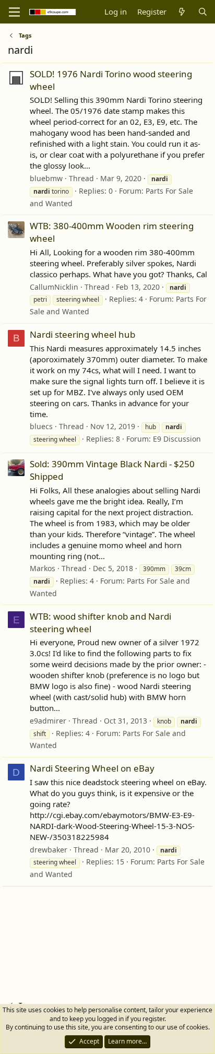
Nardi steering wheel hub (82, 334)
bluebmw (46, 178)
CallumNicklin (54, 287)
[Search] (203, 11)
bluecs (41, 426)
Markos (42, 568)
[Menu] (14, 12)
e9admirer (48, 721)
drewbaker (48, 850)
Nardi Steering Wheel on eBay (92, 768)
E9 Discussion (177, 439)
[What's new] (182, 11)
